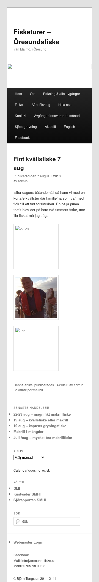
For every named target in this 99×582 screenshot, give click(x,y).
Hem (18, 93)
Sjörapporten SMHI (29, 499)
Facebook (22, 137)
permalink (35, 389)
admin (23, 180)
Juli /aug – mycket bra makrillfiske (42, 437)
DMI (16, 488)
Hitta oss (64, 104)
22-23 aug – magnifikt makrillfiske (42, 414)
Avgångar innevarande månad (57, 115)
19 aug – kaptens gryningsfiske (39, 425)
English (69, 126)
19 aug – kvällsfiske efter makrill (40, 419)
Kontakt (20, 115)
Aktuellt (50, 126)
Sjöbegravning (26, 126)
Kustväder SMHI (27, 494)
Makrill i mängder (28, 431)
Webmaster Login (28, 542)
